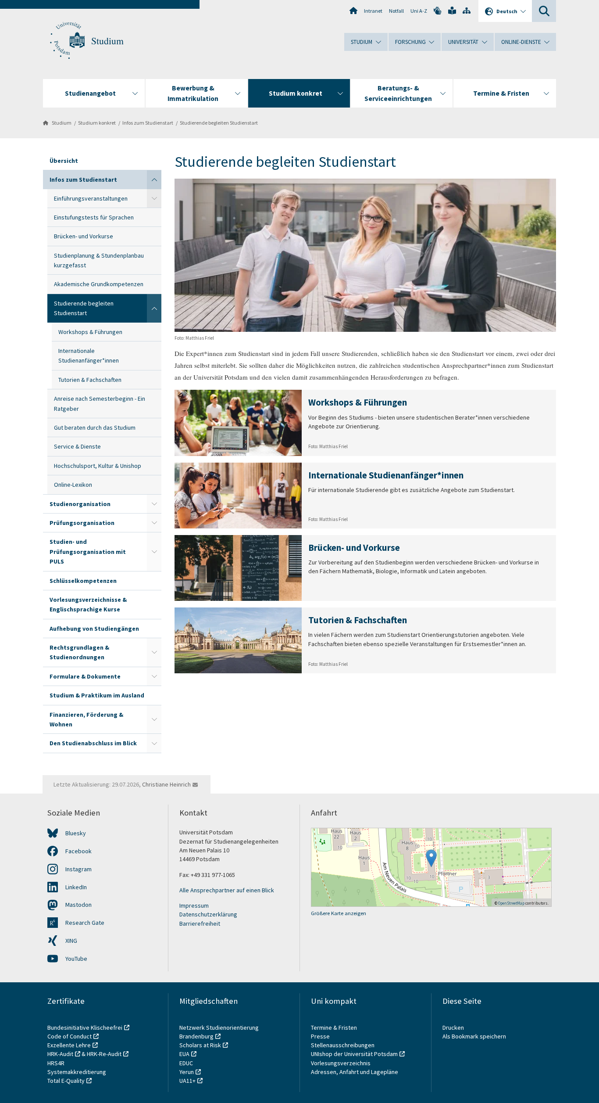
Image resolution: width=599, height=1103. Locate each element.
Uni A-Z (418, 10)
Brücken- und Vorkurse (83, 236)
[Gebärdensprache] (438, 10)
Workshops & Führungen (90, 332)
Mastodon (78, 905)
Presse (321, 1036)
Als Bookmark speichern (474, 1036)
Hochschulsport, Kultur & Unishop (97, 466)
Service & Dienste (77, 446)
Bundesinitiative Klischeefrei (84, 1027)
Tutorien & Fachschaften (89, 380)
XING (71, 941)
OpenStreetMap (511, 903)
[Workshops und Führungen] (365, 423)
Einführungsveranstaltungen (91, 198)
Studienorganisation (80, 504)
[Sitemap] (467, 10)
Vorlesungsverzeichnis (341, 1063)
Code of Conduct (69, 1036)
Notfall (396, 10)
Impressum (194, 905)
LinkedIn (76, 887)
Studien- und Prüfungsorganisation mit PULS (88, 551)
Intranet (373, 10)
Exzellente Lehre (69, 1045)
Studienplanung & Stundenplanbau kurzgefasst (99, 260)
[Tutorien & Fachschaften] (365, 640)
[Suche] (544, 11)
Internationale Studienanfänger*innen (88, 355)
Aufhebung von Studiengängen (94, 628)
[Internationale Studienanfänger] (365, 495)
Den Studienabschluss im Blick (93, 743)
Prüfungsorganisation (82, 523)
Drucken (453, 1027)
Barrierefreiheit (199, 923)
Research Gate (84, 923)
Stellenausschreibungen (342, 1045)
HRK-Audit (60, 1054)
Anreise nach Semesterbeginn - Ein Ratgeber (99, 403)
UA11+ (187, 1081)
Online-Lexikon (73, 485)
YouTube (76, 959)
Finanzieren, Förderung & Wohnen (86, 719)
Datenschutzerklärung (208, 914)
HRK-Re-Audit (104, 1054)
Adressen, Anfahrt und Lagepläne (354, 1072)
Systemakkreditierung (76, 1072)
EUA (184, 1054)
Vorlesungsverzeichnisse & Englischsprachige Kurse (88, 604)
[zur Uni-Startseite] (67, 41)
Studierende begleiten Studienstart (219, 122)
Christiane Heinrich (166, 784)
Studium (107, 40)
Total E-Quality (66, 1081)
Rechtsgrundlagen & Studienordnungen (79, 652)
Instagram (78, 869)
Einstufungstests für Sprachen (94, 217)
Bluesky (75, 833)
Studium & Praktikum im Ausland (97, 695)
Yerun (186, 1072)
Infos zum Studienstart (147, 122)
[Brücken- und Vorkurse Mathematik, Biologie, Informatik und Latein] (365, 568)
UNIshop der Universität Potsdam (354, 1054)
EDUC (186, 1063)
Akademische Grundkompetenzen (98, 284)
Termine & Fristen (334, 1027)
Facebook (78, 851)
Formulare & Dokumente (85, 676)
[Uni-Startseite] (353, 10)
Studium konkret (97, 122)
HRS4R (55, 1063)
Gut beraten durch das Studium (94, 427)
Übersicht (64, 161)
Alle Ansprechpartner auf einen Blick (226, 890)
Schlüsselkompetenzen (83, 581)
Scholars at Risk (200, 1045)
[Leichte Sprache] (452, 10)
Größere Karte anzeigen (338, 913)
